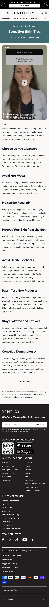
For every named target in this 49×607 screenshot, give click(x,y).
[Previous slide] (3, 4)
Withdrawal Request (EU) (11, 528)
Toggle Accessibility (9, 563)
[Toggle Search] (8, 12)
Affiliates (27, 469)
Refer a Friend (7, 525)
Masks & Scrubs (8, 473)
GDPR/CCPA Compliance (11, 555)
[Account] (41, 12)
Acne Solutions (8, 466)
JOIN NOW (40, 424)
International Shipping (10, 514)
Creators (27, 473)
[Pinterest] (33, 539)
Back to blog (25, 381)
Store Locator (7, 507)
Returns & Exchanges (10, 500)
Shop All (6, 18)
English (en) (8, 599)
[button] (25, 445)
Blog (26, 476)
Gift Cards (6, 480)
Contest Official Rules (10, 518)
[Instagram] (9, 539)
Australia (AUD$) (10, 590)
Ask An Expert (7, 511)
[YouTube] (25, 539)
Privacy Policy (7, 571)
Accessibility (7, 559)
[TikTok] (16, 539)
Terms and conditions (10, 567)
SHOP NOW (24, 5)
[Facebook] (3, 539)
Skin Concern (31, 25)
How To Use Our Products (34, 483)
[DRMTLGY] (24, 13)
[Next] (46, 4)
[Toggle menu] (3, 12)
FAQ (3, 504)
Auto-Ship (6, 462)
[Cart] (45, 12)
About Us (28, 462)
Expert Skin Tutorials (32, 487)
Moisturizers (7, 476)
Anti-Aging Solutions (10, 469)
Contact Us (6, 521)
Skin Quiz (35, 18)
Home (15, 25)
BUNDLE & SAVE (20, 18)
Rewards (27, 466)
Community (28, 480)
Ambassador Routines (33, 490)
